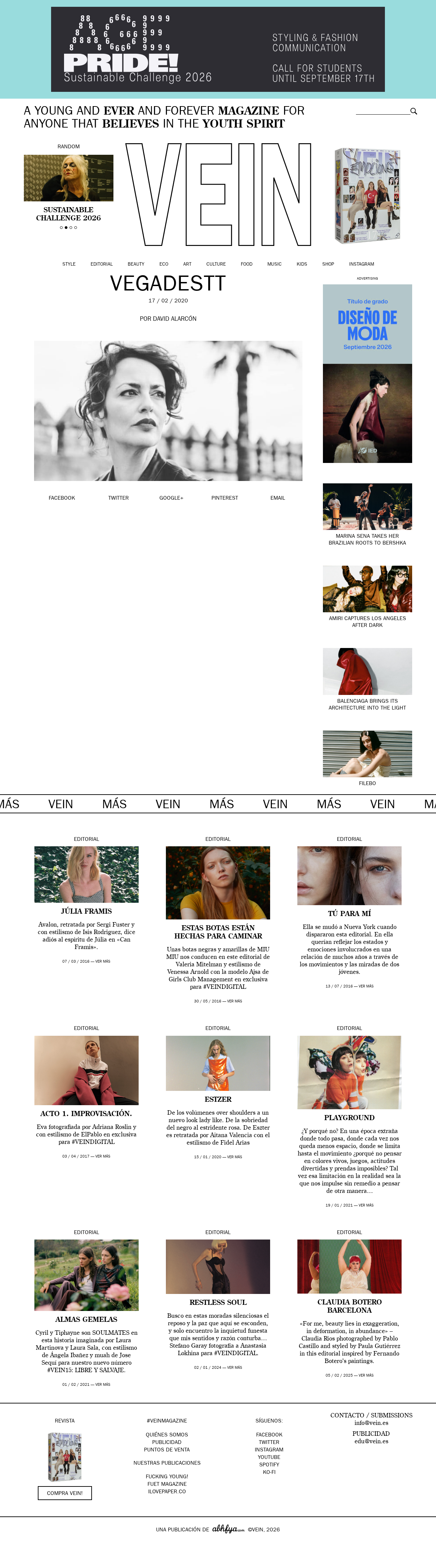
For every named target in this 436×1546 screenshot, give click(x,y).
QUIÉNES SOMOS (167, 1435)
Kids (302, 264)
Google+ (12, 1541)
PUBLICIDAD (167, 1443)
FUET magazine (167, 1484)
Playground (349, 1118)
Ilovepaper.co (167, 1492)
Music (274, 264)
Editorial (102, 264)
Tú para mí (349, 914)
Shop (328, 264)
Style (69, 264)
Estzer (218, 1100)
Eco (163, 264)
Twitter (269, 1443)
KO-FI (269, 1473)
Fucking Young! (167, 1477)
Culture (216, 264)
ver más (102, 962)
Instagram (361, 264)
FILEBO (367, 784)
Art (187, 264)
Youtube (269, 1458)
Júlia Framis (86, 912)
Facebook (269, 1435)
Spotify (269, 1465)
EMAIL (277, 498)
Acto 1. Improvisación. (86, 1114)
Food (246, 264)
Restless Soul (218, 1303)
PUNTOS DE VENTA (167, 1450)
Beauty (136, 264)
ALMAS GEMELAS (86, 1320)
